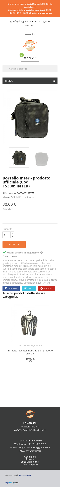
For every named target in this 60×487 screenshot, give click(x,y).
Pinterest (48, 288)
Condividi (12, 288)
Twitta (30, 288)
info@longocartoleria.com (26, 21)
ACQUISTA (14, 244)
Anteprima (21, 348)
